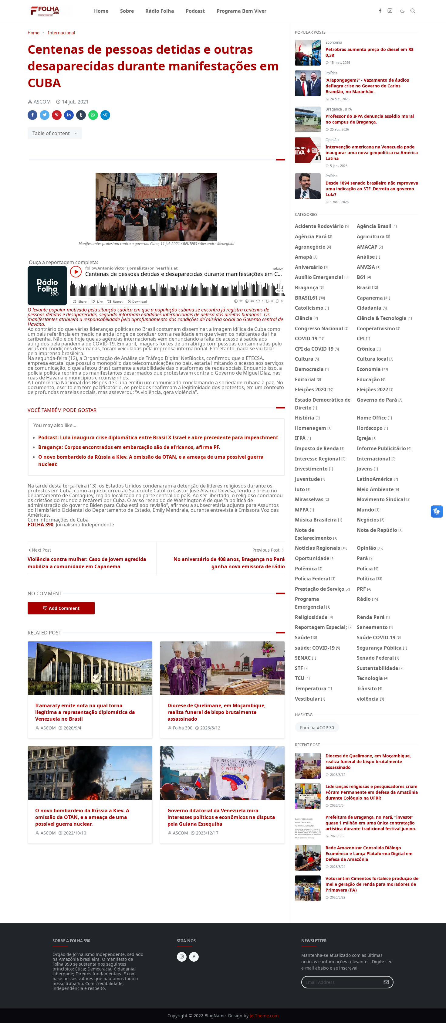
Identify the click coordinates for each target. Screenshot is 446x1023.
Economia (334, 42)
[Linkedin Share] (69, 115)
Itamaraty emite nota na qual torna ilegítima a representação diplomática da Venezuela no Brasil (85, 712)
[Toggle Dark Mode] (402, 11)
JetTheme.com (264, 1015)
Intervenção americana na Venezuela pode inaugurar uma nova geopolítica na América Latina (372, 152)
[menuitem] (101, 11)
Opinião (332, 139)
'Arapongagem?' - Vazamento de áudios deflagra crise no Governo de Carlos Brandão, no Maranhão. (367, 85)
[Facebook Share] (32, 115)
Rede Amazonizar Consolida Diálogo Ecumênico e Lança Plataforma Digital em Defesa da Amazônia (369, 853)
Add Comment (64, 608)
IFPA (348, 109)
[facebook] (380, 11)
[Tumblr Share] (81, 115)
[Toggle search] (412, 10)
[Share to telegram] (105, 115)
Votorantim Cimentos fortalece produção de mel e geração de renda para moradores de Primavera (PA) (372, 884)
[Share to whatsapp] (93, 115)
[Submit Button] (386, 982)
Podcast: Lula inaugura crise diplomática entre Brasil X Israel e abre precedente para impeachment (158, 437)
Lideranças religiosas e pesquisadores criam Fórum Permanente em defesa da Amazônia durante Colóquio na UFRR (372, 792)
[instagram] (390, 11)
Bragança (334, 109)
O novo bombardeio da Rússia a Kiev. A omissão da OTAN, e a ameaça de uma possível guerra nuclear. (82, 817)
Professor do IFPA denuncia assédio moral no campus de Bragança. (370, 119)
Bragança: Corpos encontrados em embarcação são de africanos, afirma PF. (129, 447)
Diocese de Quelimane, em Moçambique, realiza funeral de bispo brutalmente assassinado (216, 712)
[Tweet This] (44, 115)
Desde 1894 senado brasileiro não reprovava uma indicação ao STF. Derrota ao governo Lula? (372, 188)
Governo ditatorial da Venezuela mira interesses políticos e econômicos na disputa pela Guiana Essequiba (221, 817)
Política (332, 73)
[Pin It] (57, 115)
